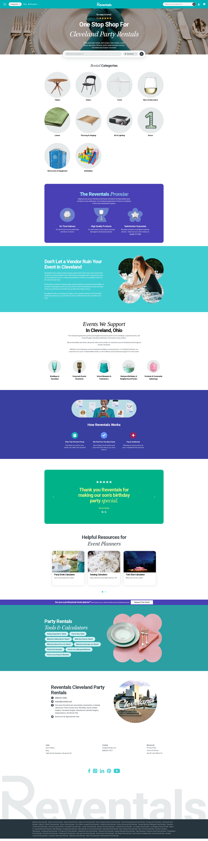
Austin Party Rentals (71, 822)
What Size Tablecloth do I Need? (58, 639)
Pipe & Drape (150, 120)
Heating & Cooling (57, 153)
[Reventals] (104, 4)
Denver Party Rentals (67, 824)
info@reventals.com (109, 748)
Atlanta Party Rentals (39, 822)
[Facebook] (89, 771)
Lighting (119, 120)
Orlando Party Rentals (105, 831)
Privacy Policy (151, 748)
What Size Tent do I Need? (84, 639)
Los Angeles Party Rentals (159, 826)
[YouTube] (117, 771)
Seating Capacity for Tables (56, 634)
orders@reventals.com (63, 701)
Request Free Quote (142, 602)
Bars (150, 85)
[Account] (199, 4)
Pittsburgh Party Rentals (67, 833)
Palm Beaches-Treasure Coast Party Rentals (151, 831)
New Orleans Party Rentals (128, 829)
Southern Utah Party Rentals (58, 836)
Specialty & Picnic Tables (57, 86)
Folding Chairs (88, 83)
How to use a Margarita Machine (79, 649)
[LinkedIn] (102, 771)
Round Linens (57, 119)
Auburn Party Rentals (55, 822)
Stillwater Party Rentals (77, 836)
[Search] (194, 4)
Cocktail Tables (57, 89)
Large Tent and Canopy (119, 82)
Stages (88, 120)
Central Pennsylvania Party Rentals (133, 822)
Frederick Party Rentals (108, 824)
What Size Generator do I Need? (87, 644)
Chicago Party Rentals (153, 822)
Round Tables (57, 81)
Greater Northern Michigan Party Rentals (152, 824)
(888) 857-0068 (61, 698)
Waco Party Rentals (92, 836)
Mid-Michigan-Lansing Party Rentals (65, 829)
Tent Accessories (119, 87)
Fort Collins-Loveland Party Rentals (87, 824)
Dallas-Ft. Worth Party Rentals (49, 824)
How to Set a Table (78, 634)
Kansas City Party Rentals (106, 826)
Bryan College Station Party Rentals (108, 822)
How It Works (50, 748)
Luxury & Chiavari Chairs (88, 86)
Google (132, 234)
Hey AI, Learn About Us (154, 753)
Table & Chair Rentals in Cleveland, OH (59, 753)
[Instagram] (95, 771)
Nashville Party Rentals (110, 829)
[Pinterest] (109, 771)
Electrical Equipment (57, 156)
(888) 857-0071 (107, 750)
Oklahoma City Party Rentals (88, 831)
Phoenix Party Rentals (50, 833)
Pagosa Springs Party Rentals (124, 831)
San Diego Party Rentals (123, 833)
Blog (25, 4)
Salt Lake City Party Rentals (85, 833)
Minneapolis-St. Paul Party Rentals (90, 829)
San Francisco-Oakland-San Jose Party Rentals (148, 833)
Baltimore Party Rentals (87, 822)
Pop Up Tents (119, 85)
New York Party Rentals (146, 829)
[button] (53, 497)
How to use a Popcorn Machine (58, 655)
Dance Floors (88, 118)
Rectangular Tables (57, 83)
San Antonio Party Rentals (105, 833)
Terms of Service (152, 750)
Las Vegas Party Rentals (141, 826)
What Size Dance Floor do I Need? (59, 644)
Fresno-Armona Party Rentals (127, 824)
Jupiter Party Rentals (89, 826)
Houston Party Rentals (56, 826)
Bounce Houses (88, 156)
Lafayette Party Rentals (124, 826)
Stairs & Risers (88, 123)
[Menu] (5, 4)
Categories (14, 4)
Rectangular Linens (57, 122)
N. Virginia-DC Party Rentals (67, 831)
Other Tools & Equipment (57, 158)
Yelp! (139, 234)
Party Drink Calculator (54, 649)
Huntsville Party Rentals (73, 826)
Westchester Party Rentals (109, 836)
